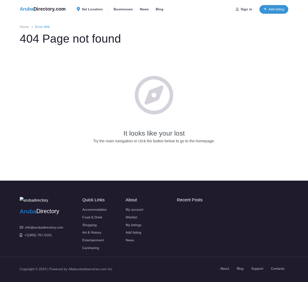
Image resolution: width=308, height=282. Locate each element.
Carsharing (90, 248)
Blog (159, 9)
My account (134, 209)
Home (24, 27)
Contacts (277, 268)
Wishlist (131, 217)
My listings (133, 225)
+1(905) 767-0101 (38, 235)
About (224, 268)
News (144, 9)
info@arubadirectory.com (44, 227)
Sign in (246, 9)
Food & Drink (92, 217)
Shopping (89, 225)
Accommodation (94, 209)
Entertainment (93, 240)
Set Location (92, 9)
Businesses (123, 9)
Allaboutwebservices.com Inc (90, 269)
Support (257, 268)
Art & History (91, 232)
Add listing (276, 9)
